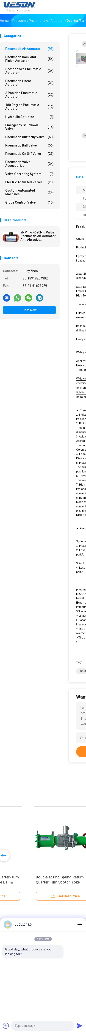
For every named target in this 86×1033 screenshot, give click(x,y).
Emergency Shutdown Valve (29, 127)
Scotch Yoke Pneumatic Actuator (29, 71)
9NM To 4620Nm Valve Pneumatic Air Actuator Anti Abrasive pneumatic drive (38, 236)
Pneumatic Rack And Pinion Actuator (29, 59)
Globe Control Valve (29, 202)
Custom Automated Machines (29, 192)
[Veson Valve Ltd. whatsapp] (17, 297)
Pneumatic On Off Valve (29, 153)
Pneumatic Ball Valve (29, 145)
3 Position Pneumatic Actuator (29, 94)
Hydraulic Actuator (29, 117)
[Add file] (6, 1026)
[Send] (79, 1026)
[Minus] (79, 924)
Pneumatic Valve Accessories (29, 163)
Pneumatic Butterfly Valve (29, 137)
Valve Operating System (29, 174)
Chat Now (29, 310)
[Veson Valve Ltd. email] (6, 297)
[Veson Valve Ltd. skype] (39, 297)
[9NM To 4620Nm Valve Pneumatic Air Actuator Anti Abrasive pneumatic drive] (11, 237)
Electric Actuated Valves (29, 182)
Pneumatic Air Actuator (29, 49)
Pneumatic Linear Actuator (29, 82)
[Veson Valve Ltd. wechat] (28, 297)
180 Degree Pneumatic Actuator (29, 106)
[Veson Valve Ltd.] (20, 6)
